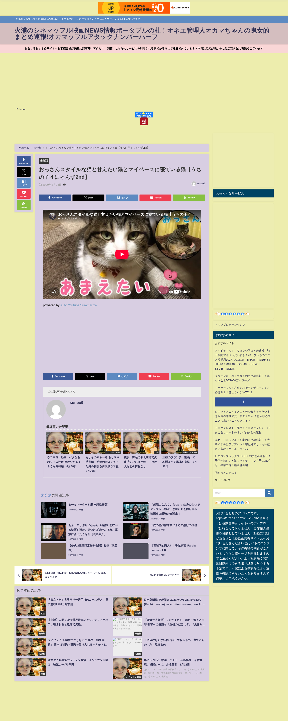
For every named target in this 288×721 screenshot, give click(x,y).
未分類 (44, 160)
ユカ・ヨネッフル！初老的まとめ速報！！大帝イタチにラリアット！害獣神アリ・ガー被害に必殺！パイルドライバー (242, 444)
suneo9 (201, 183)
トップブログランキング (230, 324)
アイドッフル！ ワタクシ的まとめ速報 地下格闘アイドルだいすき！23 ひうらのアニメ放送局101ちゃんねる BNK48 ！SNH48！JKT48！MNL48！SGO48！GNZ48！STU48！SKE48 (243, 359)
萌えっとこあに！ (226, 472)
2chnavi (21, 109)
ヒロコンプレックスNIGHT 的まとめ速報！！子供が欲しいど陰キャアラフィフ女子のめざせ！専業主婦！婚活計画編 (243, 460)
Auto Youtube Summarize (78, 305)
